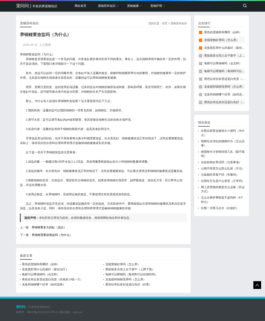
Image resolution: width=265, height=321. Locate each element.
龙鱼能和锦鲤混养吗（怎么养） (125, 279)
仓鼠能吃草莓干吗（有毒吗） (220, 174)
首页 (164, 23)
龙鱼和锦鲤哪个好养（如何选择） (44, 284)
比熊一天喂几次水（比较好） (220, 208)
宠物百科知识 (106, 5)
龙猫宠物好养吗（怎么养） (122, 264)
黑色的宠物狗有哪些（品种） (41, 264)
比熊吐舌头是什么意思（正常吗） (223, 180)
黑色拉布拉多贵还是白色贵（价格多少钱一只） (52, 279)
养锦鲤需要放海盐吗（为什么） (52, 234)
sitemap (77, 312)
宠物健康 (133, 5)
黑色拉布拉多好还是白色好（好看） (128, 284)
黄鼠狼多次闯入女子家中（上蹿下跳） (130, 269)
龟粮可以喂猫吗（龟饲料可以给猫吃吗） (131, 274)
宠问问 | (36, 5)
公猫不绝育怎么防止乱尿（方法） (223, 168)
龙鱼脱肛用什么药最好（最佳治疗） (45, 269)
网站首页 (80, 5)
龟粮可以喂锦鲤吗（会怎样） (41, 274)
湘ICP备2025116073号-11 (42, 312)
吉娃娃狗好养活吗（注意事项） (221, 162)
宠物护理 (156, 5)
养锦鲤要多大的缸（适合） (49, 227)
